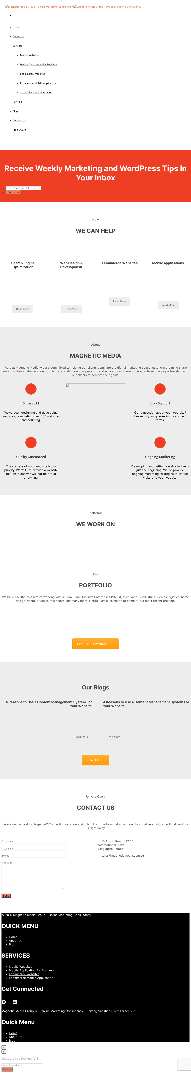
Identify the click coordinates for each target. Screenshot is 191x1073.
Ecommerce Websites (24, 974)
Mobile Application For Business (31, 970)
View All (92, 760)
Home (16, 27)
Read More (22, 309)
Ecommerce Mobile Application (31, 978)
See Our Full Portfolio (92, 644)
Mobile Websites (20, 966)
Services (18, 45)
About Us (18, 36)
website (65, 274)
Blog (12, 944)
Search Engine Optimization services (23, 275)
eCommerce (113, 270)
